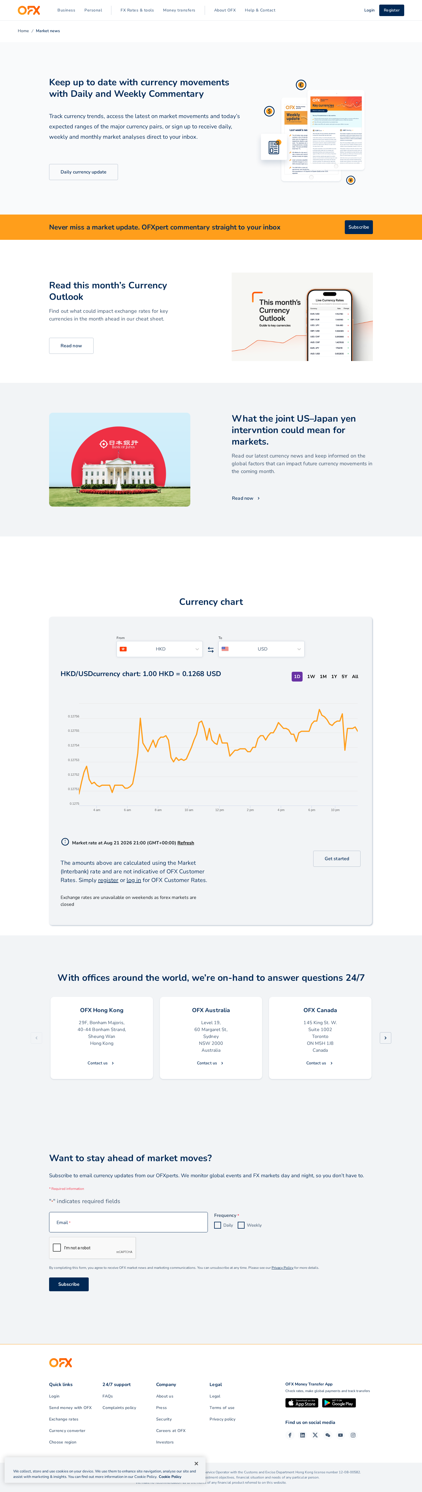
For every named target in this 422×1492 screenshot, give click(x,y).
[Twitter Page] (315, 1435)
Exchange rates (63, 1419)
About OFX (225, 10)
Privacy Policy (282, 1267)
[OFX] (29, 10)
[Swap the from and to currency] (210, 650)
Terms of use (222, 1407)
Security (164, 1419)
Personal (93, 10)
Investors (165, 1442)
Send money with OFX (70, 1407)
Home (23, 31)
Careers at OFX (170, 1430)
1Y (334, 676)
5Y (344, 676)
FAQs (107, 1396)
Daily (228, 1225)
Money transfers (179, 10)
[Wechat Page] (327, 1435)
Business (66, 10)
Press (161, 1407)
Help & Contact (260, 10)
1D (297, 676)
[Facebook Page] (290, 1435)
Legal (215, 1396)
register (108, 880)
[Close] (196, 1463)
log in (134, 880)
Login (54, 1396)
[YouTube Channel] (340, 1435)
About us (164, 1396)
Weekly (254, 1225)
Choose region (62, 1442)
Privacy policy (222, 1419)
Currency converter (67, 1430)
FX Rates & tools (137, 10)
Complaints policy (119, 1407)
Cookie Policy (170, 1476)
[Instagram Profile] (353, 1435)
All (355, 676)
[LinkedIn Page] (302, 1435)
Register (392, 10)
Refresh (185, 843)
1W (311, 676)
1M (323, 676)
